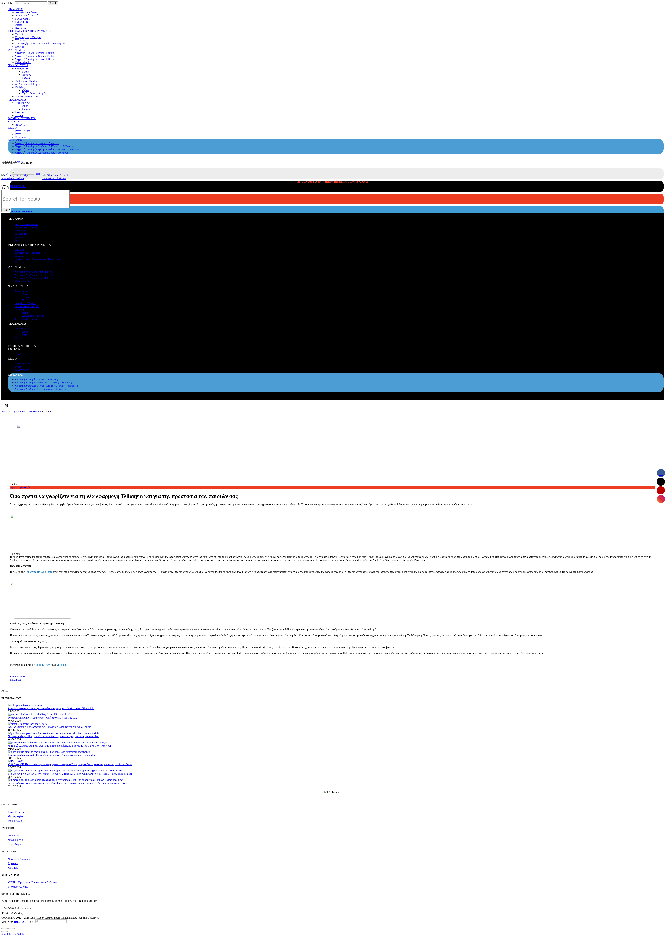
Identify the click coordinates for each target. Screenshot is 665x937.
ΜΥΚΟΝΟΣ (15, 140)
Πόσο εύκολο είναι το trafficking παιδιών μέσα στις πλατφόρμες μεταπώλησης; (52, 754)
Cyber (25, 90)
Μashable (61, 664)
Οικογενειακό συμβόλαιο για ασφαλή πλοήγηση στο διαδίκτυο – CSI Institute (51, 708)
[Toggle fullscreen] (9, 928)
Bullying (20, 87)
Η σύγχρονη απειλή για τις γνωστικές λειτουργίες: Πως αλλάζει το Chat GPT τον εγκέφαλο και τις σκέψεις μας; (70, 773)
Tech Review (22, 102)
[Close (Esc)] (2, 928)
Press (18, 133)
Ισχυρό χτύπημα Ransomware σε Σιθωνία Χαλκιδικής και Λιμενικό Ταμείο (49, 726)
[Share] (6, 928)
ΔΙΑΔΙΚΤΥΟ (15, 9)
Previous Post (17, 676)
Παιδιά (26, 77)
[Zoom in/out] (13, 928)
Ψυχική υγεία (15, 839)
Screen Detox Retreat (27, 96)
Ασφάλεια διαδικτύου (27, 12)
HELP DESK (18, 186)
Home (4, 411)
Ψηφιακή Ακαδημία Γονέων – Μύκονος (37, 143)
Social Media (22, 18)
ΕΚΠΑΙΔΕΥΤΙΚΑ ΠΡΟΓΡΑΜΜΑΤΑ (29, 31)
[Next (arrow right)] (6, 931)
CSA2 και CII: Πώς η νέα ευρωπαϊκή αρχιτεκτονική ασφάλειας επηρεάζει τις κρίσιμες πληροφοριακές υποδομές (70, 764)
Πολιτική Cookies (18, 886)
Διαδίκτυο (13, 835)
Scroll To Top (8, 933)
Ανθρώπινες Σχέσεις (26, 80)
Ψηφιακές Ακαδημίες (20, 859)
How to (19, 112)
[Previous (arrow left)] (2, 931)
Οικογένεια (21, 68)
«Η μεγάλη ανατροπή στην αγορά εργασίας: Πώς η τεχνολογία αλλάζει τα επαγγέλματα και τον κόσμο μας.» (68, 783)
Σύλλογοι (20, 40)
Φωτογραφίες (15, 816)
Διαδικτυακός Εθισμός (27, 84)
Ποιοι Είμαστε (16, 812)
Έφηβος (26, 74)
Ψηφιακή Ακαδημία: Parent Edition (34, 52)
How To (19, 46)
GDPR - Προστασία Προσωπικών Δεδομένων (34, 882)
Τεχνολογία (17, 411)
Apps (25, 105)
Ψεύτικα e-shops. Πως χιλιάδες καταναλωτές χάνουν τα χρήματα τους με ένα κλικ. (53, 736)
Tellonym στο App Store (38, 571)
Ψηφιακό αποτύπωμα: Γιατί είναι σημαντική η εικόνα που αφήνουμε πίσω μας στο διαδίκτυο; (59, 745)
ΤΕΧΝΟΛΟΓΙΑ (17, 99)
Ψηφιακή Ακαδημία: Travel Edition (34, 59)
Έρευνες (20, 124)
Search (52, 3)
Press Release (22, 130)
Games (26, 109)
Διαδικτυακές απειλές (27, 15)
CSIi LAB (14, 121)
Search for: (8, 3)
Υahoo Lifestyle (43, 664)
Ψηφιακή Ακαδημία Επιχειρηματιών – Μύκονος (41, 152)
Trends (19, 115)
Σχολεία (19, 34)
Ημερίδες (13, 863)
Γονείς (25, 71)
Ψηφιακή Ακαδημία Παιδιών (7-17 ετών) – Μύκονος (44, 146)
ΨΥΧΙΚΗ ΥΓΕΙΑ (18, 65)
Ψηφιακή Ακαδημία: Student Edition (35, 56)
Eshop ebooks (23, 62)
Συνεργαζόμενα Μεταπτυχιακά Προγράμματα (40, 43)
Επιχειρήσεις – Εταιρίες (28, 37)
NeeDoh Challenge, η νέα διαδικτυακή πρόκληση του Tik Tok (42, 717)
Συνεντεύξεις (22, 137)
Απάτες (19, 24)
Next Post (15, 679)
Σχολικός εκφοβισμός (34, 93)
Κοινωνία (20, 27)
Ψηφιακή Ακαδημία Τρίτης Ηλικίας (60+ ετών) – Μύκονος (47, 149)
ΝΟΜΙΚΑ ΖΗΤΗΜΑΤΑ (22, 118)
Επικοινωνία (15, 820)
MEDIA (12, 127)
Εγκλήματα (21, 21)
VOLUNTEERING (21, 211)
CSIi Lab (13, 867)
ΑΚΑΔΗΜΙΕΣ (16, 49)
